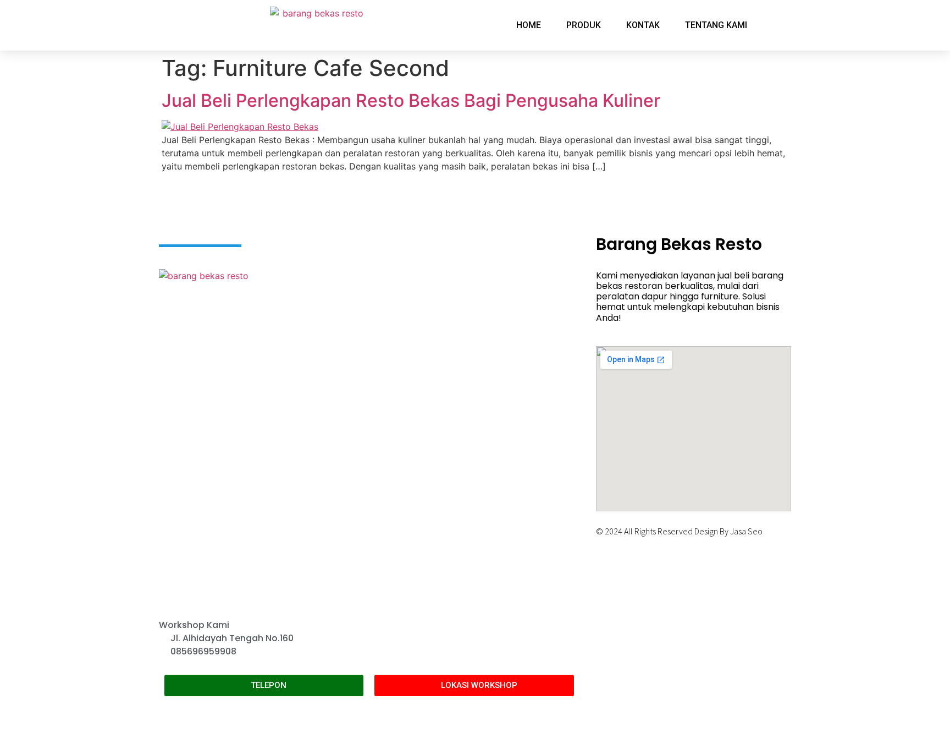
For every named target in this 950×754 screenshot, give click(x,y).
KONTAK (643, 25)
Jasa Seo (746, 531)
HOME (528, 25)
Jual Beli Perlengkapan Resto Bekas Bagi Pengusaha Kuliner (411, 100)
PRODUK (583, 25)
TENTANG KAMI (716, 25)
